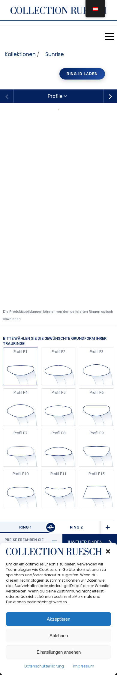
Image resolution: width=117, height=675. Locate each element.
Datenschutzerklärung (44, 666)
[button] (108, 551)
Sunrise (54, 54)
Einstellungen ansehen (59, 652)
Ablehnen (59, 635)
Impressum (83, 666)
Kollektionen (20, 54)
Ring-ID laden (82, 74)
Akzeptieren (58, 619)
